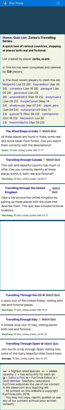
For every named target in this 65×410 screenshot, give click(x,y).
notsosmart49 (30, 109)
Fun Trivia (15, 3)
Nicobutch (27, 118)
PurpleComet (29, 101)
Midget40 (9, 84)
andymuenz (53, 97)
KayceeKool (41, 84)
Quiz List (20, 38)
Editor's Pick (17, 377)
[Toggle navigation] (58, 3)
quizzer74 (16, 114)
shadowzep (17, 105)
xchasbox (15, 88)
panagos (46, 88)
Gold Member (12, 381)
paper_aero (51, 105)
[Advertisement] (32, 20)
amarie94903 (18, 97)
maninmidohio (18, 122)
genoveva (20, 92)
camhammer (50, 114)
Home (7, 38)
